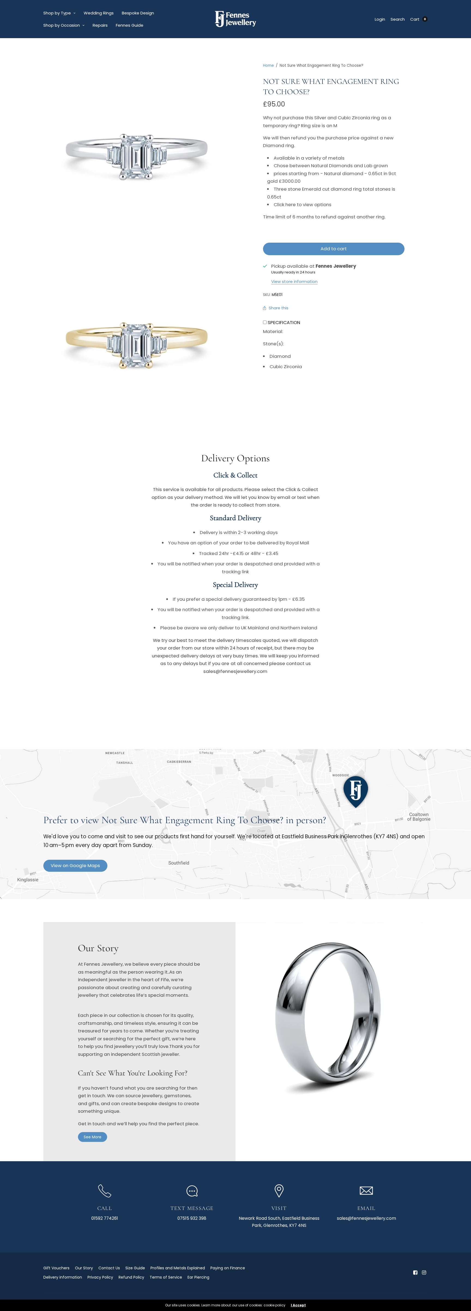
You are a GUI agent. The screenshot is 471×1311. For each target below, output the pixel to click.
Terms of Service (166, 1277)
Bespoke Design (138, 13)
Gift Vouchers (56, 1268)
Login (380, 19)
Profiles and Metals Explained (177, 1268)
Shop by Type (57, 13)
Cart (414, 19)
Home (268, 65)
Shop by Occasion (61, 25)
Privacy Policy (100, 1277)
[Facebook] (415, 1272)
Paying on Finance (227, 1268)
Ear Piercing (198, 1277)
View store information (294, 281)
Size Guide (135, 1268)
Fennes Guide (129, 25)
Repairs (100, 25)
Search (398, 19)
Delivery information (62, 1277)
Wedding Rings (99, 13)
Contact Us (109, 1268)
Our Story (84, 1268)
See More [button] (92, 1137)
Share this (278, 308)
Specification (284, 322)
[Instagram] (423, 1272)
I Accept (298, 1305)
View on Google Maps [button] (75, 865)
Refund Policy (131, 1277)
